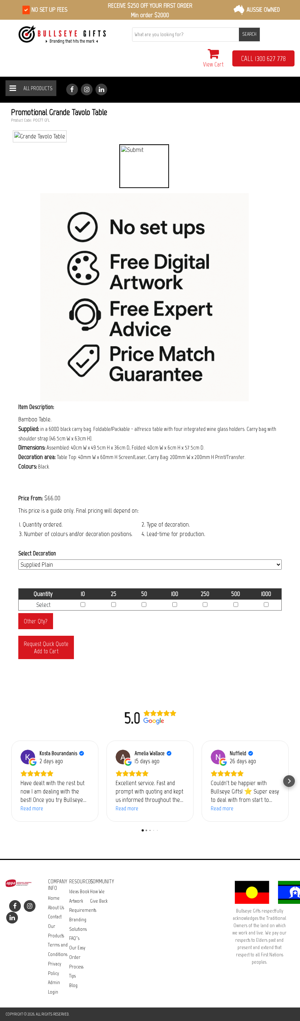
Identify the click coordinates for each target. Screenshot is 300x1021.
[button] (11, 781)
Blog (73, 985)
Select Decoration (37, 553)
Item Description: (36, 406)
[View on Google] (27, 757)
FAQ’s (74, 938)
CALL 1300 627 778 (263, 58)
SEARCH (249, 34)
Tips (72, 976)
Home (54, 898)
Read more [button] (31, 808)
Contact (54, 917)
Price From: (30, 498)
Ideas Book (79, 891)
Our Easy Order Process (77, 957)
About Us (56, 908)
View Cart (213, 64)
